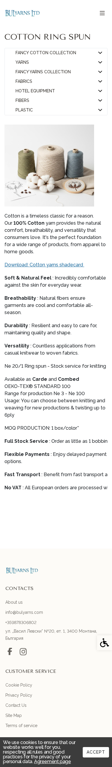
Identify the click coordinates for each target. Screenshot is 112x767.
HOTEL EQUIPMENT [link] (35, 91)
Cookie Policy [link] (18, 685)
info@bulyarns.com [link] (24, 612)
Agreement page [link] (52, 761)
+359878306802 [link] (20, 622)
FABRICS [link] (24, 81)
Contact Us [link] (16, 705)
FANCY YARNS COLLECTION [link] (43, 72)
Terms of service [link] (21, 725)
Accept (96, 752)
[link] (22, 13)
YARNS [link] (22, 62)
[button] (100, 53)
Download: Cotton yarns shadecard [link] (44, 265)
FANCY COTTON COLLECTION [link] (46, 53)
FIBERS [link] (22, 100)
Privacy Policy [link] (18, 695)
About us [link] (14, 602)
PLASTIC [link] (24, 110)
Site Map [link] (13, 715)
